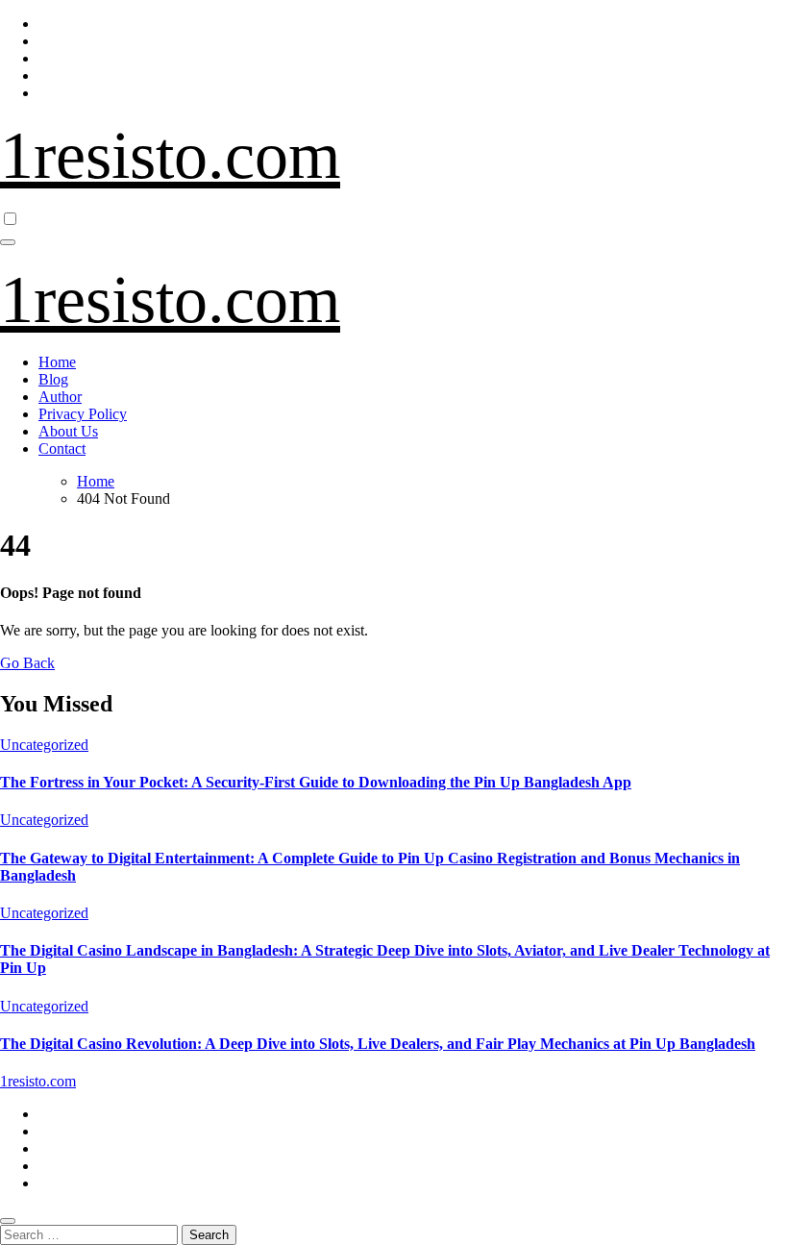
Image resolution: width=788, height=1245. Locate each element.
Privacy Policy (82, 414)
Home (57, 362)
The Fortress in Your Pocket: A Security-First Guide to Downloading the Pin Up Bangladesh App (315, 782)
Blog (53, 379)
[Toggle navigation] (7, 242)
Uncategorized (44, 744)
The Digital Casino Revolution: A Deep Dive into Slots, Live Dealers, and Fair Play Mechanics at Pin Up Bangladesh (377, 1043)
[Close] (7, 1221)
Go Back (27, 663)
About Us (68, 431)
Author (60, 396)
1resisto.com (170, 155)
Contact (62, 448)
